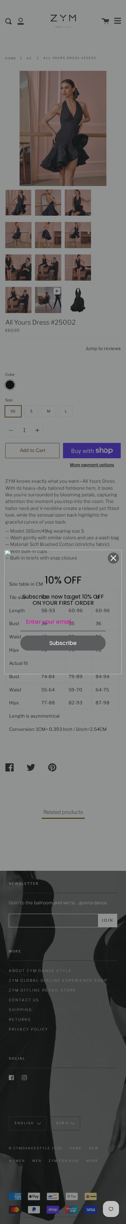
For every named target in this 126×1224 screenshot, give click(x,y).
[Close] (113, 558)
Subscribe (63, 643)
